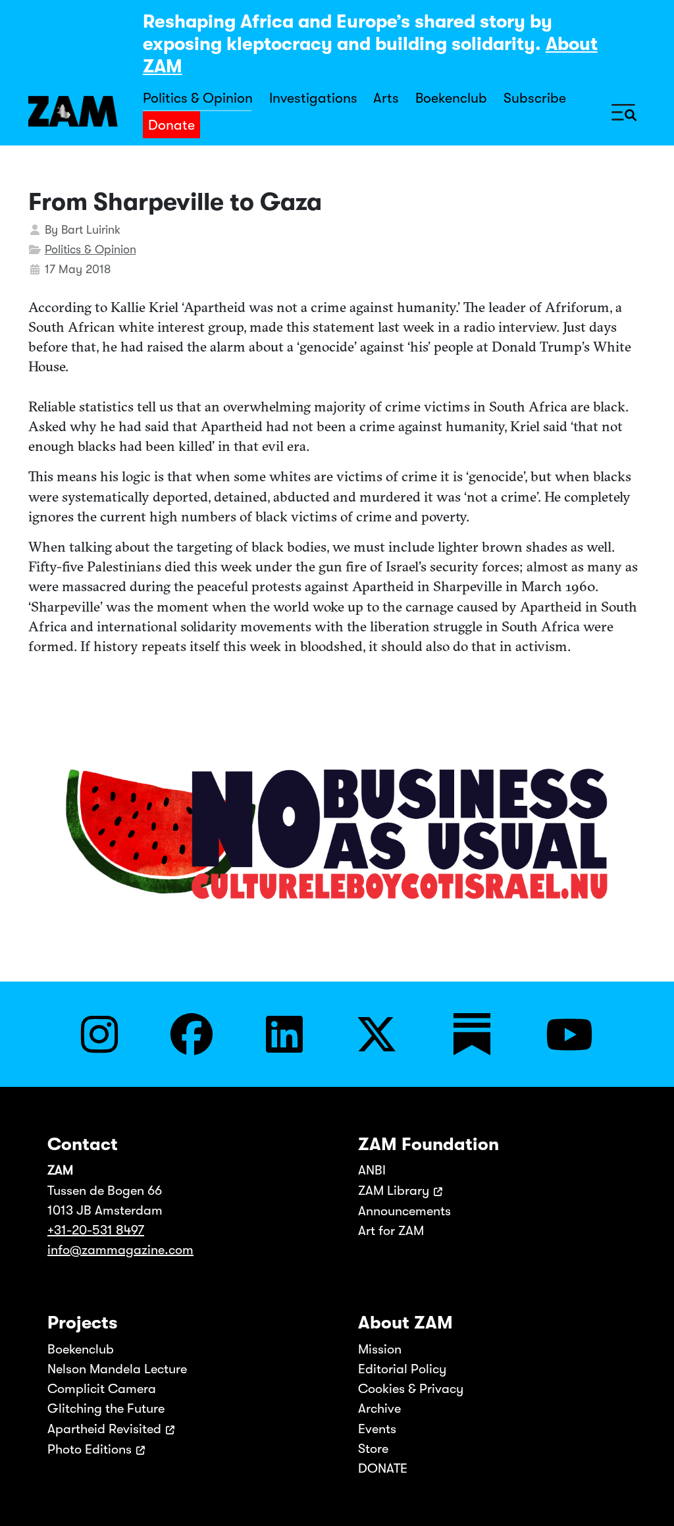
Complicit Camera (101, 1388)
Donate (171, 125)
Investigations (313, 98)
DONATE (382, 1468)
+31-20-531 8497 (95, 1230)
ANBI (372, 1170)
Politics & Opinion (198, 98)
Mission (380, 1349)
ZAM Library (393, 1190)
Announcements (404, 1211)
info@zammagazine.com (120, 1249)
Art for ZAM (391, 1230)
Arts (386, 98)
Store (373, 1448)
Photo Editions (89, 1449)
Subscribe (535, 98)
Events (377, 1428)
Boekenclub (451, 98)
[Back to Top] (649, 1497)
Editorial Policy (402, 1369)
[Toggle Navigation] (624, 111)
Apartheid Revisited (104, 1428)
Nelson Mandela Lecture (117, 1369)
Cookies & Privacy (410, 1388)
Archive (379, 1408)
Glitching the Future (106, 1408)
